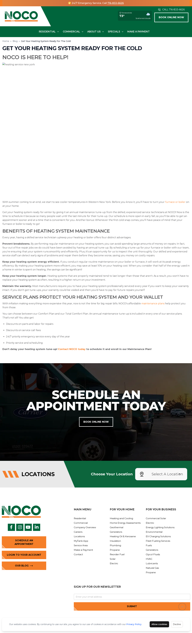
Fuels (149, 545)
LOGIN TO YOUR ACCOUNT (24, 554)
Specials (114, 31)
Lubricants (152, 563)
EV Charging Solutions (158, 536)
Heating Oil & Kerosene (123, 536)
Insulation (115, 540)
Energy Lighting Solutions (160, 527)
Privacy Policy (133, 624)
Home (5, 41)
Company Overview (85, 527)
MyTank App (81, 540)
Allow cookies (159, 624)
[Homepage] (21, 16)
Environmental (154, 531)
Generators (116, 531)
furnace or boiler (175, 202)
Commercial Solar (156, 518)
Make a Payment (138, 31)
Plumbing (115, 545)
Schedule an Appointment (24, 542)
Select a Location (167, 474)
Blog (15, 41)
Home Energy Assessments (125, 522)
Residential (47, 31)
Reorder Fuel (117, 554)
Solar (113, 558)
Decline (177, 624)
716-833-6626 (115, 3)
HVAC (149, 558)
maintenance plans (152, 303)
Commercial (71, 31)
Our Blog (22, 565)
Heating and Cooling (121, 518)
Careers (78, 531)
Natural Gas (152, 567)
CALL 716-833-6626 (173, 9)
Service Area (81, 545)
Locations (79, 536)
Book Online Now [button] (171, 17)
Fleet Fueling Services (158, 540)
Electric (114, 563)
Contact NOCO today (72, 349)
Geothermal (116, 527)
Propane (115, 549)
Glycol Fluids (153, 554)
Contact (78, 554)
